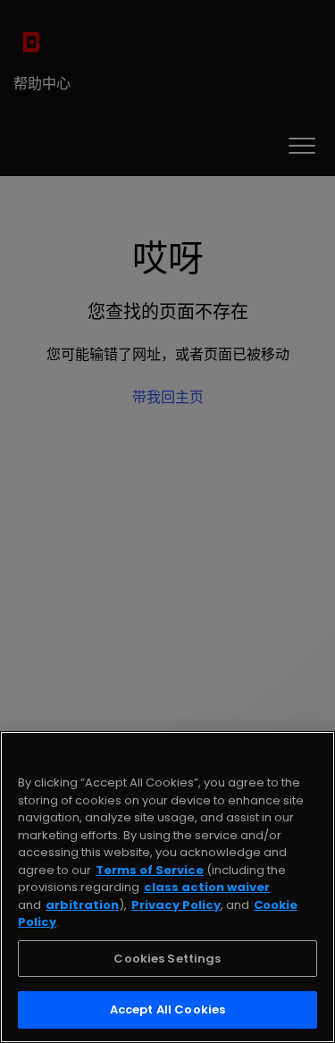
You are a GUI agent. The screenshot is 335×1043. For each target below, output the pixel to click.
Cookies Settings (167, 958)
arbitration (82, 904)
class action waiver (207, 887)
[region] (167, 887)
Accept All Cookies (167, 1009)
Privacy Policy (176, 904)
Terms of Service (150, 870)
